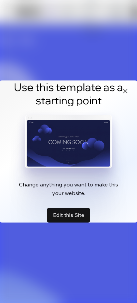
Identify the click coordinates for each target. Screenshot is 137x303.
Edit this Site (68, 215)
